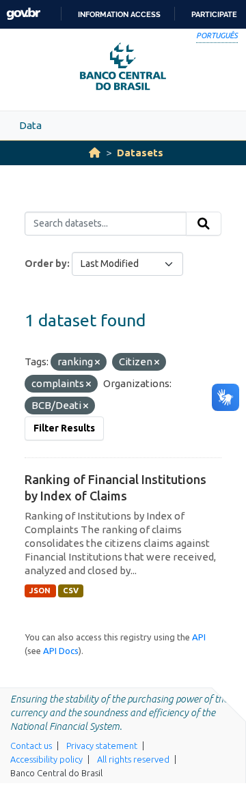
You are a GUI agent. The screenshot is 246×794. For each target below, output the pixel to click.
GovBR (23, 14)
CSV (71, 590)
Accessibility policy (46, 759)
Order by (46, 263)
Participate (214, 14)
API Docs (61, 650)
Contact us (31, 745)
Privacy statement (101, 745)
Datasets (140, 152)
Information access (119, 14)
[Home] (94, 152)
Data (30, 125)
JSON (40, 590)
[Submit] (203, 224)
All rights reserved (133, 759)
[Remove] (97, 362)
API (199, 637)
